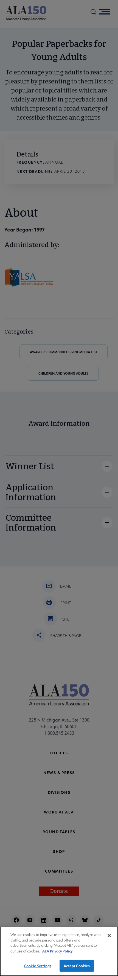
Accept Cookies (77, 965)
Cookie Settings (37, 965)
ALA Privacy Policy (57, 951)
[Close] (109, 935)
